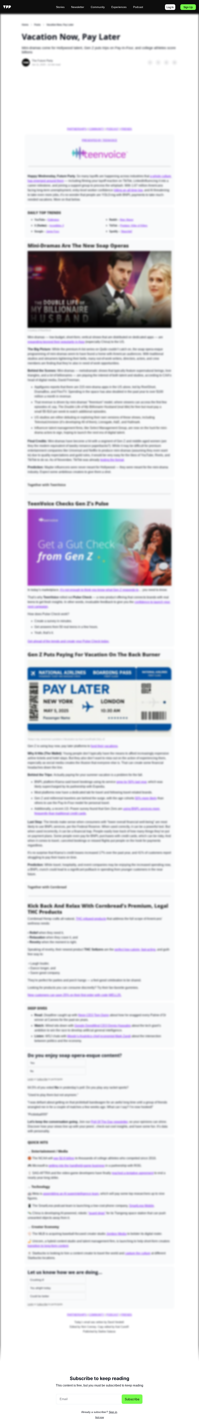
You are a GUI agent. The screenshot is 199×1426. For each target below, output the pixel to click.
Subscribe (132, 1399)
